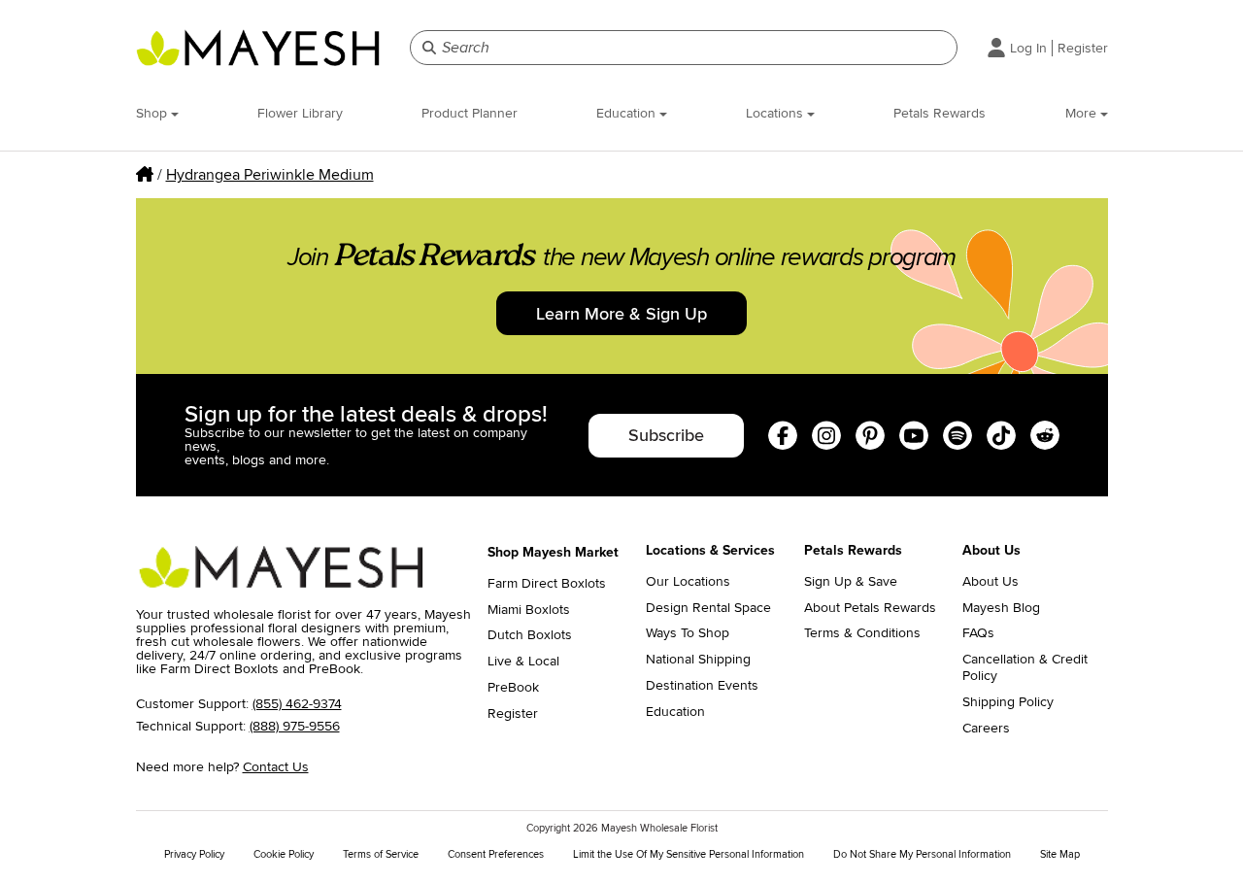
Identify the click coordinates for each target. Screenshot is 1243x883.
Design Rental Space (708, 608)
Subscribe (666, 435)
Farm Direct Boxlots (546, 584)
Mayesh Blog (1001, 608)
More (1082, 113)
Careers (986, 728)
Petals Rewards (939, 113)
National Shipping (698, 659)
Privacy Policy (194, 854)
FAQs (978, 633)
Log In (1028, 48)
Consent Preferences (496, 854)
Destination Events (702, 686)
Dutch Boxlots (529, 635)
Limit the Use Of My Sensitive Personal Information (688, 854)
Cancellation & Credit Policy (1025, 668)
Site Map (1060, 854)
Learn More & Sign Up (621, 313)
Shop (153, 113)
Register (1083, 48)
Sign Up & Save (850, 582)
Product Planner (469, 113)
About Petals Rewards (870, 608)
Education (627, 113)
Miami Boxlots (528, 610)
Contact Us (276, 767)
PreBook (513, 688)
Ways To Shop (687, 633)
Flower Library (300, 113)
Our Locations (688, 582)
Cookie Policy (283, 854)
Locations (776, 113)
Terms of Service (381, 854)
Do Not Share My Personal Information (922, 854)
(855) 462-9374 (297, 704)
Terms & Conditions (862, 633)
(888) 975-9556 (295, 726)
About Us (990, 582)
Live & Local (523, 661)
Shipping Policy (1008, 702)
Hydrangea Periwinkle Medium (270, 175)
